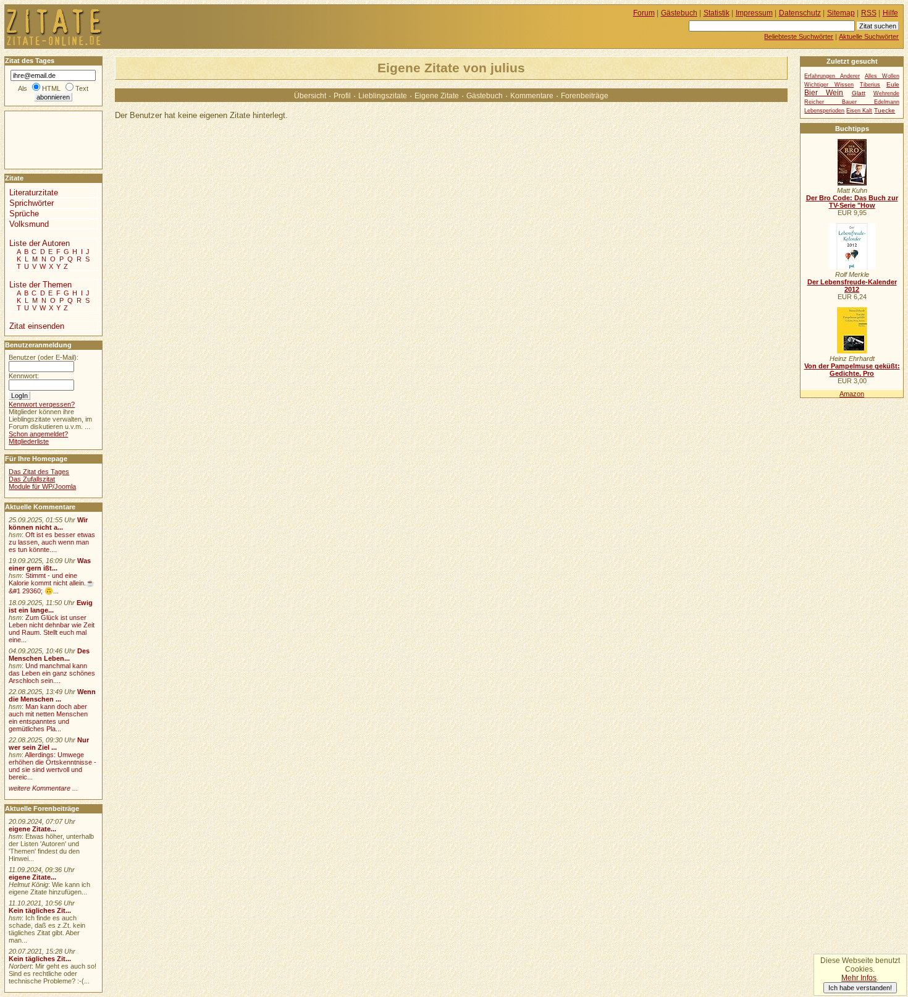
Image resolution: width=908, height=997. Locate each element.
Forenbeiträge (584, 95)
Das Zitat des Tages (39, 471)
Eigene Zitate (436, 95)
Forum (644, 13)
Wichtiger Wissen (829, 85)
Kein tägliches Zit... (40, 910)
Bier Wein (823, 92)
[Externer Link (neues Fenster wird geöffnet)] (852, 183)
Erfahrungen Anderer (832, 76)
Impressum (754, 13)
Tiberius (870, 85)
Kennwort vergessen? (42, 404)
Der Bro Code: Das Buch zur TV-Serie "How (852, 201)
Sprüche (24, 213)
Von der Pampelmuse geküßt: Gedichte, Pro (852, 369)
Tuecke (884, 110)
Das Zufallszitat (32, 479)
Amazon (851, 393)
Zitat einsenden (36, 326)
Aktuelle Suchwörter (869, 36)
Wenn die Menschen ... (52, 695)
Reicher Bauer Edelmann (851, 102)
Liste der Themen (40, 284)
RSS (868, 13)
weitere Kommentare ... (43, 788)
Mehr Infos (858, 978)
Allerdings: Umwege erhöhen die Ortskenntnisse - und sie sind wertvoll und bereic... (52, 766)
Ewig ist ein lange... (51, 606)
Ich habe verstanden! (860, 987)
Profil (342, 95)
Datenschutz (800, 13)
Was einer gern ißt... (50, 564)
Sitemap (841, 13)
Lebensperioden (824, 111)
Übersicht (310, 95)
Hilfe (890, 13)
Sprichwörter (31, 203)
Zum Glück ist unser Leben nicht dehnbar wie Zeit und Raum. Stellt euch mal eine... (52, 628)
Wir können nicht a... (48, 523)
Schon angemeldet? (38, 434)
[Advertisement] (42, 139)
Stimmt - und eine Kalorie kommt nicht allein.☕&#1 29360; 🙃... (52, 583)
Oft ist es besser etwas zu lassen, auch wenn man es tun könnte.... (52, 542)
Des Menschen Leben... (49, 654)
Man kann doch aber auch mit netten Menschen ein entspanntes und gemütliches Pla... (48, 717)
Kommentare (531, 95)
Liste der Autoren (39, 243)
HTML (51, 88)
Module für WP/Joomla (42, 486)
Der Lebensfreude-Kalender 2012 (852, 285)
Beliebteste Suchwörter (798, 36)
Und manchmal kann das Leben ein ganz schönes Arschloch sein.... (52, 673)
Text (81, 88)
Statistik (716, 13)
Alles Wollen (882, 76)
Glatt (858, 93)
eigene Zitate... (32, 829)
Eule (892, 84)
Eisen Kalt (859, 111)
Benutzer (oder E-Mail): (43, 357)
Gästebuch (484, 95)
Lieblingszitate (382, 95)
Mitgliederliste (29, 441)
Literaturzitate (33, 192)
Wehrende (886, 93)
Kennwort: (24, 376)
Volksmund (29, 224)
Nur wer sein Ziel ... (49, 743)
